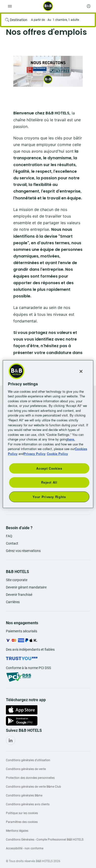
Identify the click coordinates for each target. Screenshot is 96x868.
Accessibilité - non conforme (24, 848)
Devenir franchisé (19, 595)
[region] (48, 434)
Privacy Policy (35, 453)
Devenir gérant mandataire (26, 587)
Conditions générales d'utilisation (28, 760)
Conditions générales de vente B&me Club (33, 786)
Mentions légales (17, 830)
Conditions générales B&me (24, 795)
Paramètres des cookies (22, 822)
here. (71, 439)
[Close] (81, 371)
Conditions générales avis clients (27, 804)
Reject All (49, 482)
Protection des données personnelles (30, 778)
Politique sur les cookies (22, 813)
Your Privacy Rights (49, 496)
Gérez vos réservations (23, 551)
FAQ (9, 536)
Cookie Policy (57, 453)
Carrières (13, 602)
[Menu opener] (10, 6)
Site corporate (16, 580)
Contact (12, 543)
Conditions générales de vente (26, 769)
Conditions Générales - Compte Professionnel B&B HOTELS (44, 839)
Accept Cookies (49, 468)
